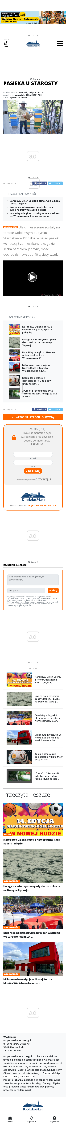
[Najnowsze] (31, 1118)
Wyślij (53, 590)
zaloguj (33, 471)
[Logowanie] (54, 1118)
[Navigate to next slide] (61, 17)
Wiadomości (10, 227)
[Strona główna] (10, 1118)
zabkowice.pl (26, 1076)
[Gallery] (33, 17)
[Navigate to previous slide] (5, 17)
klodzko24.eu (10, 1076)
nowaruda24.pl (52, 1073)
